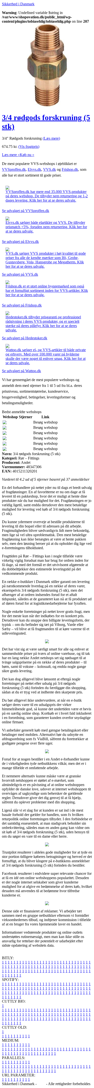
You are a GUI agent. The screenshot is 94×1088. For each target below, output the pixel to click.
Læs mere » (11, 155)
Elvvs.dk (34, 169)
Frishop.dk (70, 169)
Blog (41, 1084)
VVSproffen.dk (14, 169)
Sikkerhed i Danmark (18, 4)
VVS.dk (49, 169)
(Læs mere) (51, 138)
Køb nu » (27, 155)
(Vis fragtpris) (28, 146)
